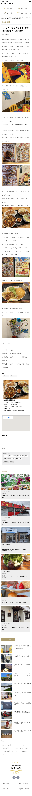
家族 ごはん (19, 458)
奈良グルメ (16, 748)
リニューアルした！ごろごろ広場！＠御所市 (22, 683)
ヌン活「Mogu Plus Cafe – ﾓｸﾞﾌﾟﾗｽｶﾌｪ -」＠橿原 (14, 602)
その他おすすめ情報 (6, 491)
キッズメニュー (20, 455)
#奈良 (9, 745)
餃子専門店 (6, 461)
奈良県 (26, 748)
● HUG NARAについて (24, 788)
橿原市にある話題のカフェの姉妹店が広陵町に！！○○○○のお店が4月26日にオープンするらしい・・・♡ (22, 694)
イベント (14, 745)
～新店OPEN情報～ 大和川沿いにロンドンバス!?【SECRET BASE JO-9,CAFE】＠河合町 (22, 713)
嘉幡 (5, 458)
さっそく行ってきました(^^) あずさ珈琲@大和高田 (22, 665)
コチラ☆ (7, 344)
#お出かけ (3, 745)
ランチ (10, 748)
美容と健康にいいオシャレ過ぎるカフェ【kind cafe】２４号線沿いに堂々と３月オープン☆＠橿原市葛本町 (22, 722)
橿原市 (16, 751)
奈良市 (21, 748)
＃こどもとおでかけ (24, 751)
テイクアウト (4, 748)
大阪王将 (9, 458)
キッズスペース (12, 455)
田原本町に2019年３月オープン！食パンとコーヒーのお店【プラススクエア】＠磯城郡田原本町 (22, 703)
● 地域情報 (6, 783)
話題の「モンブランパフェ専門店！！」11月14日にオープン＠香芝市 (22, 731)
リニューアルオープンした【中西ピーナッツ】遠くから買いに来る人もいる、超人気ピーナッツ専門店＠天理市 (22, 647)
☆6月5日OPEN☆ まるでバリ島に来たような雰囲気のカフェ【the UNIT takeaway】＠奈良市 (22, 675)
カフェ (18, 745)
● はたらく (6, 788)
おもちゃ (6, 455)
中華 (26, 455)
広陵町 (12, 751)
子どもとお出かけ (5, 751)
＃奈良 (11, 461)
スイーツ (24, 745)
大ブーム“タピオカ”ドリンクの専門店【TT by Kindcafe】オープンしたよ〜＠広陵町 (22, 656)
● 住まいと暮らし (23, 783)
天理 (14, 458)
